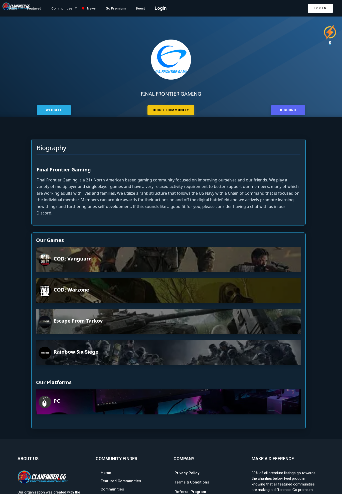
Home (106, 472)
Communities (73, 8)
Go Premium (138, 8)
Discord (288, 109)
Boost (167, 8)
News (109, 8)
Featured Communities (121, 480)
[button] (320, 8)
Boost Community (171, 109)
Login (190, 8)
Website (54, 109)
